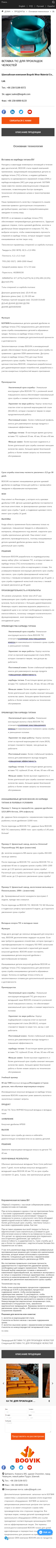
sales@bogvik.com (21, 94)
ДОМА (7, 11)
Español (51, 6)
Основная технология (39, 11)
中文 (31, 6)
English (22, 6)
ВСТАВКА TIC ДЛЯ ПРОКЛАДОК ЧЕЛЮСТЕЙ (34, 1340)
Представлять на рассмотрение (28, 1436)
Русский (40, 6)
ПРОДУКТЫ (19, 11)
